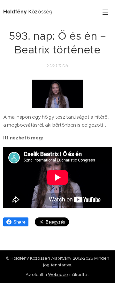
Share (19, 221)
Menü (105, 11)
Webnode (58, 274)
